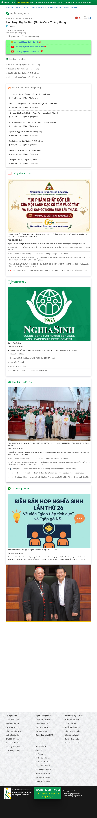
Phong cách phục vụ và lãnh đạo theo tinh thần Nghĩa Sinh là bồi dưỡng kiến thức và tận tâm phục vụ (46, 473)
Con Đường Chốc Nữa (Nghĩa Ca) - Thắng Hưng (26, 141)
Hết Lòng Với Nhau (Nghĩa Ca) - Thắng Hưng (24, 77)
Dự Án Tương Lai (70, 723)
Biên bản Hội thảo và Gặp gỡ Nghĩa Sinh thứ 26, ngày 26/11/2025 (32, 550)
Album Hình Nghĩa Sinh (72, 731)
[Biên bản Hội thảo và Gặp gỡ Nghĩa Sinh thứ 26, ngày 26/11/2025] (49, 521)
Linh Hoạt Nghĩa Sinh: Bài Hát (26, 42)
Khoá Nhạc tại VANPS (44, 735)
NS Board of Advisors (42, 758)
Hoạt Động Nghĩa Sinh (22, 382)
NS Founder (39, 754)
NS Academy (40, 746)
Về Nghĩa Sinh (19, 281)
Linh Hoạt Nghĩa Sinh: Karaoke (27, 51)
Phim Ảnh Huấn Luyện (72, 743)
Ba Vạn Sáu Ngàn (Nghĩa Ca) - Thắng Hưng (25, 150)
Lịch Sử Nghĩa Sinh (16, 354)
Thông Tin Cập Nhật (21, 173)
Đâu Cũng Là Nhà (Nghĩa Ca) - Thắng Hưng (23, 73)
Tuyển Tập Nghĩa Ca (43, 715)
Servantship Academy (42, 777)
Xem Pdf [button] (12, 27)
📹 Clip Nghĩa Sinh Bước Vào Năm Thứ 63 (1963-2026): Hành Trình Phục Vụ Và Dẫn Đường (42, 469)
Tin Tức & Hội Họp (41, 723)
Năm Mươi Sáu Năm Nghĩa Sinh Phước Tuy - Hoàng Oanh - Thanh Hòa (34, 113)
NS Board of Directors (42, 762)
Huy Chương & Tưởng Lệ (14, 751)
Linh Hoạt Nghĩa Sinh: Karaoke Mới (29, 46)
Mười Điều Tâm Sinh (16, 362)
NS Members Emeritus (43, 770)
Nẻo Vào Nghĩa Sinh (12, 723)
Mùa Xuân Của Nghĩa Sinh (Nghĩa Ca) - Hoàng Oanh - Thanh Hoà (33, 103)
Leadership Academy (42, 773)
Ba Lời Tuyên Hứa (14, 343)
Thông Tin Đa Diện (41, 731)
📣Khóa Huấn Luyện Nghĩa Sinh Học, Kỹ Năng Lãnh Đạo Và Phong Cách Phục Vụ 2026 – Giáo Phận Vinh (48, 270)
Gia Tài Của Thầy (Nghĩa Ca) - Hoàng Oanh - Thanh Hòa (29, 94)
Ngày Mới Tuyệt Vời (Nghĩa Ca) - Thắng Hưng (25, 132)
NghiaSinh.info (26, 790)
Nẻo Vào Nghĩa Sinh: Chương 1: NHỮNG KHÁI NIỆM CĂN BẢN (32, 358)
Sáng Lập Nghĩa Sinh (13, 747)
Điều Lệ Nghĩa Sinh (12, 739)
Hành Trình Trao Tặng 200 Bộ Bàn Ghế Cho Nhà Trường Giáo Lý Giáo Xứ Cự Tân (38, 253)
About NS (38, 750)
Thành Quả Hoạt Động (72, 719)
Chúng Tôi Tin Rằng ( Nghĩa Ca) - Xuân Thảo (25, 160)
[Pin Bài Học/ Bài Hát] (7, 26)
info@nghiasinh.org (73, 794)
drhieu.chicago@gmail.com (73, 796)
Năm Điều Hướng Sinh (17, 366)
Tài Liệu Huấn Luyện (72, 739)
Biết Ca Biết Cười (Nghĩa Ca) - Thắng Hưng (23, 69)
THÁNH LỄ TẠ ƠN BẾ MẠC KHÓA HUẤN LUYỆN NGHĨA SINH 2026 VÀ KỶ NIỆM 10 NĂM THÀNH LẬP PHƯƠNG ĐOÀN (49, 248)
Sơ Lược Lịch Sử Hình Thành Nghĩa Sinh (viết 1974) (28, 370)
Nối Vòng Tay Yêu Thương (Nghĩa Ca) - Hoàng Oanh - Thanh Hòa (32, 122)
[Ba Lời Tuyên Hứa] (49, 314)
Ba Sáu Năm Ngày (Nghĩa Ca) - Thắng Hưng (24, 65)
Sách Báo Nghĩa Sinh (72, 735)
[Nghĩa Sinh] (7, 793)
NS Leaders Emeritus (42, 766)
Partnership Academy (42, 781)
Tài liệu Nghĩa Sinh (20, 488)
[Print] (85, 17)
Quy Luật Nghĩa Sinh (13, 743)
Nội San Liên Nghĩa (41, 727)
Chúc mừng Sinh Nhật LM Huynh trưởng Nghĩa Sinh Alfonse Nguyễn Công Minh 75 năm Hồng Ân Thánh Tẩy (49, 477)
